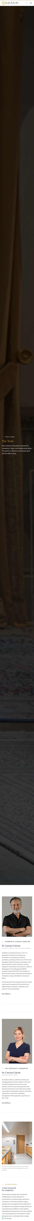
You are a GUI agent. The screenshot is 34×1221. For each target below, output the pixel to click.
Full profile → (6, 993)
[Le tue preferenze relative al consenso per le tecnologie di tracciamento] (2, 1218)
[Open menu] (31, 3)
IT (26, 3)
